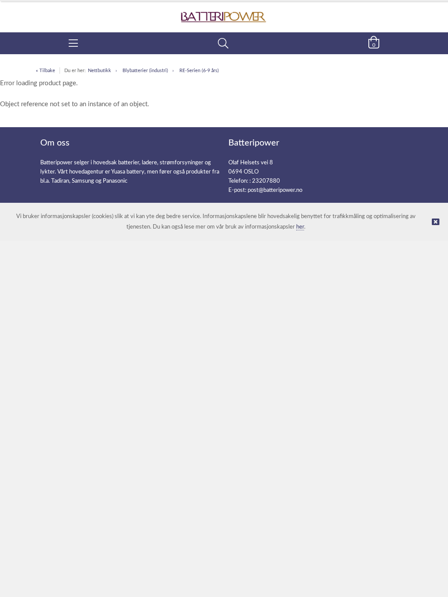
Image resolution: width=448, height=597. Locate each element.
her (300, 227)
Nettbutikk (99, 70)
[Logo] (224, 12)
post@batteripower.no (275, 190)
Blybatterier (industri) (145, 70)
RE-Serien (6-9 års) (199, 70)
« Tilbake (45, 70)
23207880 (266, 181)
